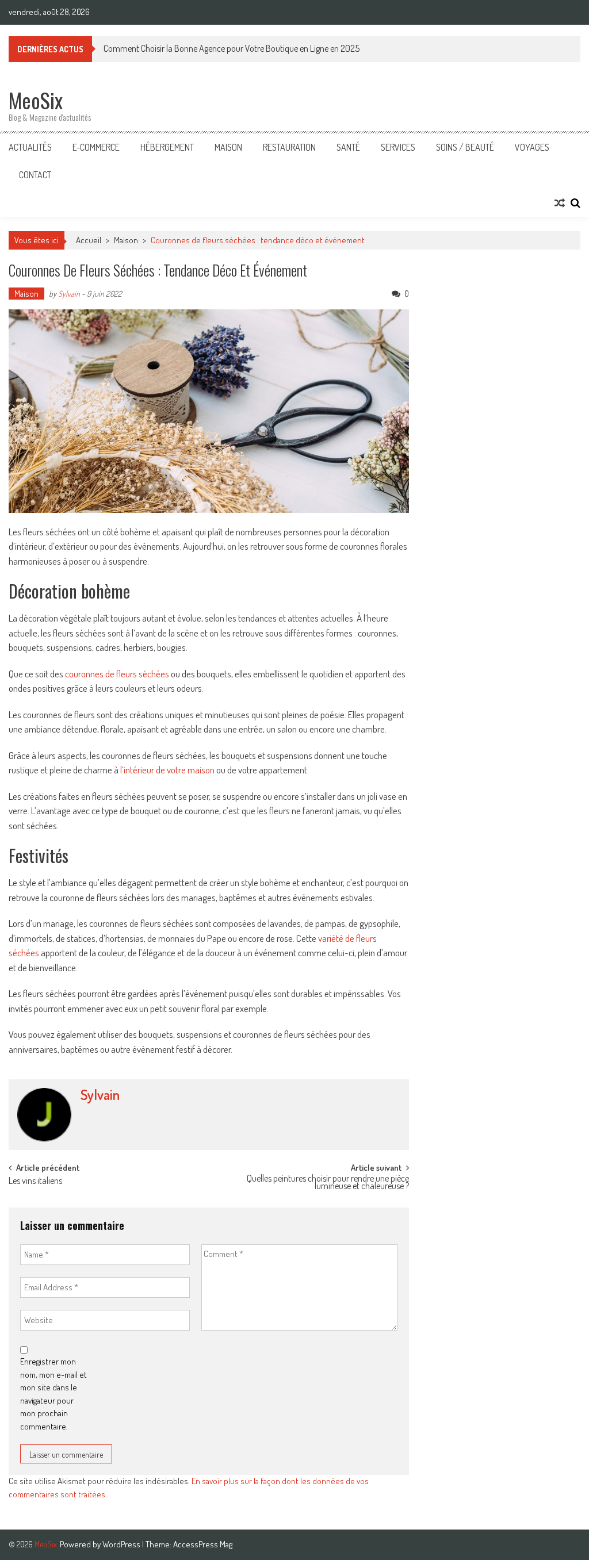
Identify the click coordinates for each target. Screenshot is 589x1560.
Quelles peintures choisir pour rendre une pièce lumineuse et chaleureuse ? (328, 1183)
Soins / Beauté (465, 147)
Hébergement (167, 147)
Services (398, 147)
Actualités (30, 147)
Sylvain (69, 293)
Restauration (289, 147)
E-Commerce (96, 147)
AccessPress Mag (202, 1544)
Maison (228, 147)
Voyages (532, 147)
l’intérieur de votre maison (168, 770)
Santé (348, 147)
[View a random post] (559, 203)
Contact (35, 175)
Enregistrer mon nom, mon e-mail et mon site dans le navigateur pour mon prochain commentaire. (53, 1394)
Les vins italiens (35, 1181)
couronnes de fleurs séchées (117, 674)
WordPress (122, 1544)
